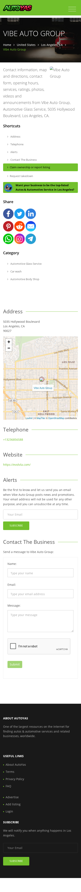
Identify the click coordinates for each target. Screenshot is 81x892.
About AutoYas (16, 765)
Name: (12, 564)
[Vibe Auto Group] (41, 379)
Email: (11, 585)
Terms (10, 772)
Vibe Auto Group (43, 388)
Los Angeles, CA (52, 45)
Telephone (16, 144)
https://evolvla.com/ (17, 465)
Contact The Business (23, 160)
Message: (14, 605)
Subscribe (16, 525)
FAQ (8, 786)
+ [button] (8, 341)
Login (9, 811)
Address (15, 136)
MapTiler (41, 418)
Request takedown (21, 176)
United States (26, 45)
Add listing (13, 804)
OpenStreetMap (56, 418)
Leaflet (29, 418)
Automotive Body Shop (24, 279)
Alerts (13, 152)
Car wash (16, 271)
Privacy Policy (15, 779)
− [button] (8, 348)
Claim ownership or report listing (30, 167)
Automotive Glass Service (26, 264)
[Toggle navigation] (72, 9)
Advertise (12, 797)
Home (7, 45)
